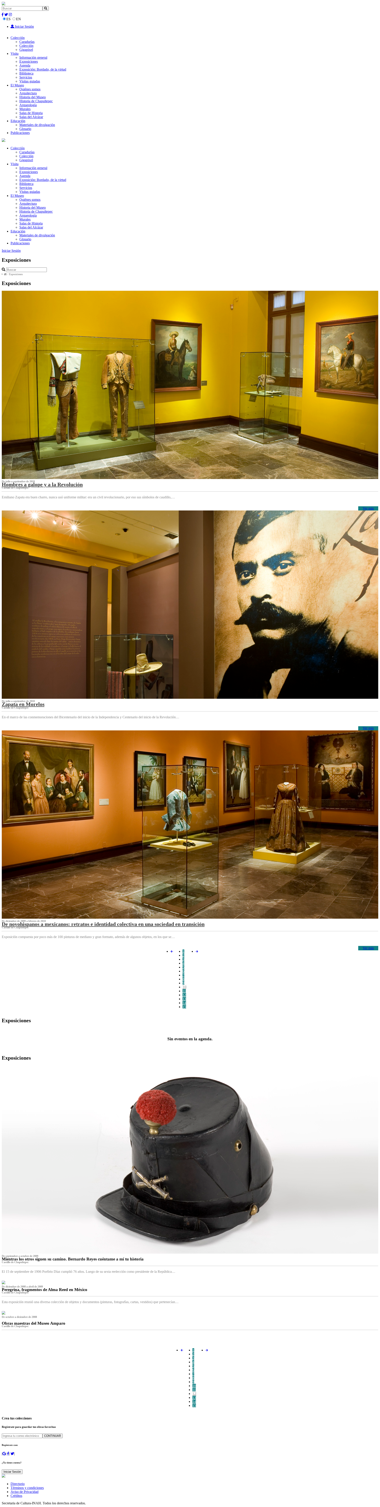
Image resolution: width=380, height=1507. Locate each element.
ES (8, 19)
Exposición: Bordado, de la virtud (42, 69)
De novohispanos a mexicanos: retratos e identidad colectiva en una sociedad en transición (103, 924)
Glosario (25, 129)
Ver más (368, 508)
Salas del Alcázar (31, 117)
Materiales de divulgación (37, 125)
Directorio (18, 1484)
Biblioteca (26, 73)
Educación (18, 121)
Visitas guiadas (29, 81)
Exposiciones (28, 61)
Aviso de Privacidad (24, 1492)
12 (184, 995)
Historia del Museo (32, 97)
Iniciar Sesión (24, 26)
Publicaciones (20, 133)
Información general (33, 57)
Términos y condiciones (27, 1488)
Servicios (25, 77)
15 (184, 1007)
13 (184, 999)
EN (18, 19)
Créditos (16, 1496)
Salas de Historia (31, 113)
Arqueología (28, 105)
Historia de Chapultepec (36, 101)
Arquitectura (28, 93)
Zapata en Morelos (23, 704)
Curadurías (27, 42)
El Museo (17, 85)
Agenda (24, 65)
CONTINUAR (52, 1436)
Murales (25, 109)
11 (184, 991)
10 (184, 987)
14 (184, 1003)
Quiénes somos (29, 89)
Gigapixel (26, 49)
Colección (18, 38)
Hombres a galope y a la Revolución (42, 484)
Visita (14, 53)
